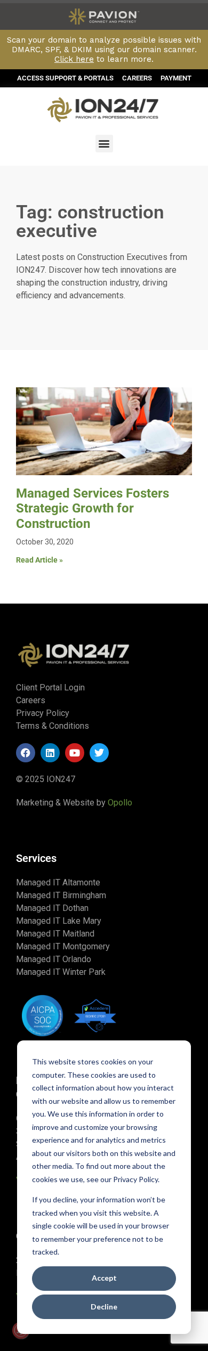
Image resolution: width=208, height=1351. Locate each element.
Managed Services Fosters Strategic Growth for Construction (92, 509)
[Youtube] (74, 752)
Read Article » (39, 560)
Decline (104, 1306)
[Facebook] (25, 752)
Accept (104, 1277)
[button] (104, 143)
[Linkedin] (50, 752)
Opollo (120, 802)
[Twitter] (99, 752)
